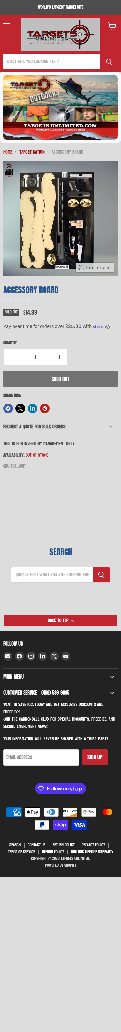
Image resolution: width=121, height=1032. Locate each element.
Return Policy (64, 845)
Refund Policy (53, 852)
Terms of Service (21, 852)
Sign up (95, 757)
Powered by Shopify (60, 865)
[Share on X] (20, 408)
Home (7, 152)
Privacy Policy (93, 845)
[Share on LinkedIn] (32, 408)
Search (15, 845)
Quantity (10, 343)
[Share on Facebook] (8, 408)
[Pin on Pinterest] (45, 408)
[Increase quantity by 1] (59, 357)
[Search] (109, 61)
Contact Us (36, 845)
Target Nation (32, 152)
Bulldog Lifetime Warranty (92, 852)
